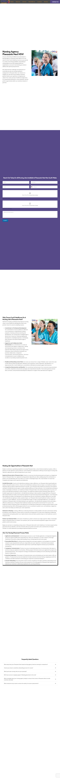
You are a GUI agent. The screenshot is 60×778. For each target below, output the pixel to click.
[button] (26, 1)
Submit (5, 220)
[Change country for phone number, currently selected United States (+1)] (32, 187)
